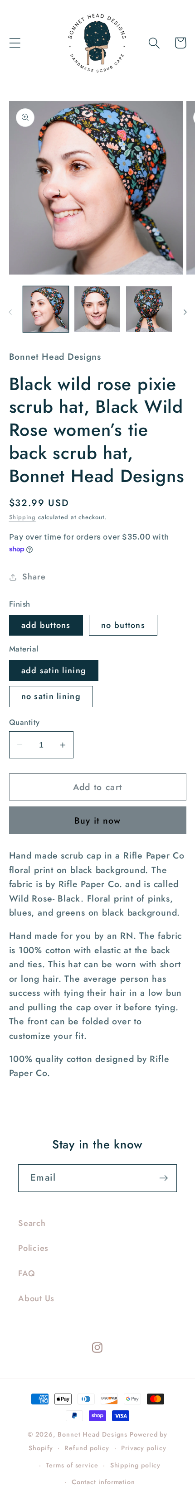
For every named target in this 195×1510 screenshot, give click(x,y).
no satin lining (51, 696)
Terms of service (72, 1465)
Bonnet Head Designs (92, 1434)
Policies (33, 1248)
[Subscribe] (163, 1178)
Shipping (22, 517)
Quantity (24, 722)
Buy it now (97, 820)
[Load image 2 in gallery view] (97, 309)
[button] (15, 43)
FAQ (26, 1273)
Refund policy (86, 1447)
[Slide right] (185, 312)
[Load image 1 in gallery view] (46, 309)
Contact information (103, 1481)
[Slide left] (10, 312)
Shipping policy (135, 1465)
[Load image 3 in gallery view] (149, 309)
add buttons (46, 625)
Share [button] (33, 577)
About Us (36, 1298)
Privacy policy (143, 1447)
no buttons (123, 625)
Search (32, 1223)
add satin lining (54, 670)
